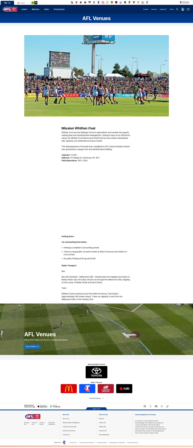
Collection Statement (51, 423)
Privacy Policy (42, 423)
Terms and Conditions (86, 442)
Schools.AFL (103, 430)
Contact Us (66, 434)
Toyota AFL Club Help (69, 426)
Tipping (162, 9)
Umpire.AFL (102, 426)
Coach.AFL (102, 422)
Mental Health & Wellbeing (71, 422)
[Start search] (177, 9)
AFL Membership (104, 434)
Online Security (132, 442)
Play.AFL (101, 418)
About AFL (66, 418)
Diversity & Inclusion (69, 430)
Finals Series (59, 9)
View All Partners (95, 398)
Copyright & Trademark (117, 442)
